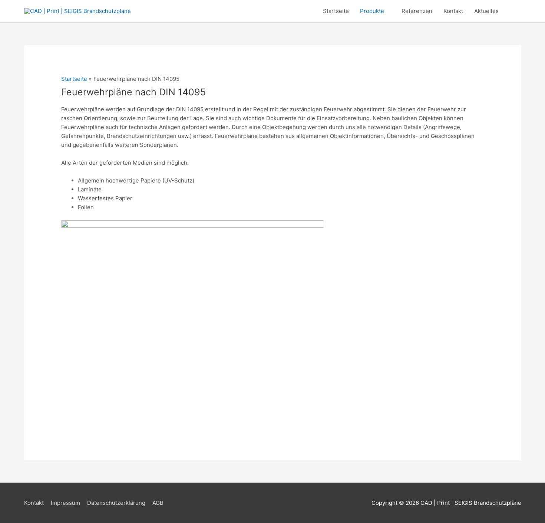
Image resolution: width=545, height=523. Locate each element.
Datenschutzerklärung (116, 502)
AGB (158, 502)
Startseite (336, 10)
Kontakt (453, 10)
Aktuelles (486, 10)
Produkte (372, 10)
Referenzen (417, 10)
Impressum (65, 502)
